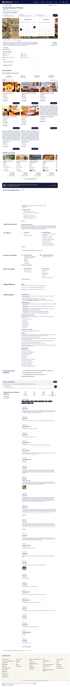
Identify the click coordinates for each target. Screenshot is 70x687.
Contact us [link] (17, 664)
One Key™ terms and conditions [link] (48, 664)
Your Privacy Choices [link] (46, 666)
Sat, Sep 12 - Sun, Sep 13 (26, 15)
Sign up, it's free (53, 185)
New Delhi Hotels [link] (21, 650)
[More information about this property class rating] (7, 9)
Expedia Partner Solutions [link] (33, 663)
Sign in (66, 1)
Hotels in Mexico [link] (4, 662)
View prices (16, 103)
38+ (55, 37)
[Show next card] (57, 166)
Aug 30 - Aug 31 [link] (23, 76)
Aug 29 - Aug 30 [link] (9, 76)
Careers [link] (57, 662)
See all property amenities (27, 264)
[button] (25, 25)
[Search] (55, 386)
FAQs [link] (16, 662)
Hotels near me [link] (58, 664)
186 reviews (6, 397)
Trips (60, 1)
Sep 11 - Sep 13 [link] (51, 76)
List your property (49, 1)
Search (55, 15)
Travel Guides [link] (58, 666)
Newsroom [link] (31, 665)
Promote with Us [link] (32, 667)
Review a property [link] (19, 666)
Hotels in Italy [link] (4, 666)
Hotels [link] (4, 650)
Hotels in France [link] (4, 669)
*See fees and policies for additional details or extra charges (31, 250)
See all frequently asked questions (27, 376)
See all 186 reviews (6, 49)
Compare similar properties (30, 178)
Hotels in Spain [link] (4, 671)
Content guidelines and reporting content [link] (48, 670)
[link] (55, 5)
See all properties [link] (7, 5)
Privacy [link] (44, 662)
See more (23, 220)
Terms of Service (10, 684)
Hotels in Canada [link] (5, 664)
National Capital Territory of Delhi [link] (13, 650)
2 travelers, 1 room (42, 15)
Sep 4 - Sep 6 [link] (37, 76)
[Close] (68, 684)
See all (4, 59)
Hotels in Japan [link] (4, 673)
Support (55, 1)
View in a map (24, 206)
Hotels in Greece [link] (5, 676)
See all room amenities (26, 279)
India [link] (6, 650)
